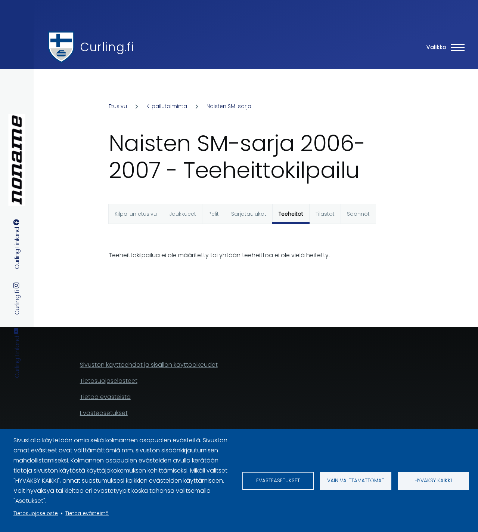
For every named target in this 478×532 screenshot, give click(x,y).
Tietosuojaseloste (35, 513)
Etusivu (118, 106)
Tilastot (325, 214)
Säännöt (358, 214)
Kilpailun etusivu (136, 214)
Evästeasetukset (278, 480)
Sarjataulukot (248, 214)
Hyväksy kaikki (433, 480)
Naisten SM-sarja (229, 106)
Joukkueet (182, 214)
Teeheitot (291, 214)
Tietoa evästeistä (87, 513)
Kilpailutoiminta (166, 106)
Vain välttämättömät (355, 480)
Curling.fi (107, 47)
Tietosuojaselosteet (108, 380)
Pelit (213, 214)
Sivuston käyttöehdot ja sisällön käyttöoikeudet (149, 364)
